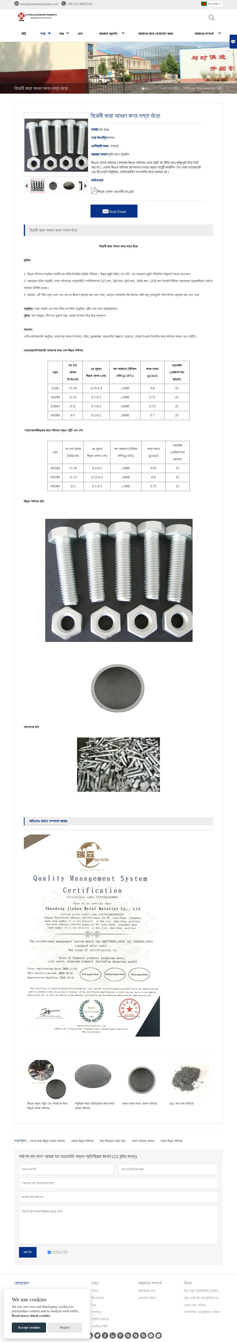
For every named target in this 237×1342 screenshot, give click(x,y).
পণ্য (42, 34)
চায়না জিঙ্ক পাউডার (171, 1141)
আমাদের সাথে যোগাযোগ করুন (155, 34)
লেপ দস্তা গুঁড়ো (170, 88)
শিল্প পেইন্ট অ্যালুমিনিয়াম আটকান (201, 1291)
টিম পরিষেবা (97, 1298)
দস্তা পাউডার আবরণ (143, 1141)
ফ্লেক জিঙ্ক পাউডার (82, 1141)
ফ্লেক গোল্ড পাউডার (195, 1305)
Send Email (114, 210)
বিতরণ (94, 1291)
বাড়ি (23, 34)
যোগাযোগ (21, 1283)
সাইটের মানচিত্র (100, 1319)
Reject (65, 1327)
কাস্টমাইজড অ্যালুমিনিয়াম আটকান (202, 1312)
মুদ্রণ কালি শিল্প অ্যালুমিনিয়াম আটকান (203, 1298)
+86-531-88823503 (79, 4)
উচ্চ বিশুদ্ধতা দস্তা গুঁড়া (112, 1141)
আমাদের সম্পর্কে (204, 34)
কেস (80, 34)
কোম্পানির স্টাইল (147, 1298)
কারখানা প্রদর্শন (108, 34)
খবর (61, 34)
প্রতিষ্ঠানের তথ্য (146, 1291)
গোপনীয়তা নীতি (99, 1326)
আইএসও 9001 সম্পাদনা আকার (48, 821)
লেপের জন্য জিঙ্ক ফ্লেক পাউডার (47, 1141)
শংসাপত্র (96, 1312)
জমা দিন (28, 1252)
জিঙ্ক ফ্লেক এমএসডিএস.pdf (112, 190)
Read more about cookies (31, 1315)
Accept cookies (29, 1327)
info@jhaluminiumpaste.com (39, 4)
